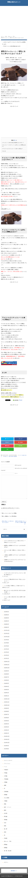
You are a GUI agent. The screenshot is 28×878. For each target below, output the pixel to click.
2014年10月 (6, 742)
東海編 (5, 819)
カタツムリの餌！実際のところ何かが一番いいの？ (14, 551)
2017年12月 (6, 630)
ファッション (7, 763)
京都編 (5, 782)
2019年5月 (6, 611)
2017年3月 (6, 652)
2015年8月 (6, 711)
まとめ (4, 151)
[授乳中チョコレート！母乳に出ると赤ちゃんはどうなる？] (14, 72)
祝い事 (5, 828)
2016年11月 (6, 664)
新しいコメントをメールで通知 (9, 513)
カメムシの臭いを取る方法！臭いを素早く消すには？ (14, 597)
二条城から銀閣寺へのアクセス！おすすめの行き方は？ (14, 555)
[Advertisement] (14, 20)
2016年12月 (6, 661)
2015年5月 (6, 720)
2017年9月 (6, 639)
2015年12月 (6, 698)
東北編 (5, 816)
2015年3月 (6, 727)
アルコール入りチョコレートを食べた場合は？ (12, 148)
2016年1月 (6, 695)
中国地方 (6, 769)
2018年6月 (6, 614)
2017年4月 (6, 649)
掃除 (5, 804)
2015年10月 (6, 705)
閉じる (15, 140)
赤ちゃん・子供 (7, 456)
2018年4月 (6, 621)
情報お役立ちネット (14, 2)
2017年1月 (6, 658)
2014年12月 (6, 736)
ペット (5, 766)
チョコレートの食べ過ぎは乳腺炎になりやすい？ (13, 142)
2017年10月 (6, 636)
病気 (5, 825)
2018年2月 (6, 627)
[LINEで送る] (16, 400)
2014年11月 (6, 739)
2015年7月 (6, 714)
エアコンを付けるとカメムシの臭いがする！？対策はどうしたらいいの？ (14, 541)
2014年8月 (6, 748)
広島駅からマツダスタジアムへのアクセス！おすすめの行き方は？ (14, 560)
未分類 (5, 813)
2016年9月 (6, 670)
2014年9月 (6, 745)
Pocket (20, 400)
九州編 (5, 776)
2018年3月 (6, 624)
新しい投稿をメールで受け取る (9, 516)
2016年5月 (6, 683)
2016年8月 (6, 674)
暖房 (5, 810)
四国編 (5, 794)
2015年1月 (6, 733)
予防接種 (6, 779)
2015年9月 (6, 708)
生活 (5, 822)
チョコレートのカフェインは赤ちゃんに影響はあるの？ (14, 145)
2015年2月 (6, 730)
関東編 (5, 844)
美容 (5, 832)
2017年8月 (6, 642)
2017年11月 (6, 633)
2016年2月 (6, 692)
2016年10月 (6, 667)
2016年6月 (6, 680)
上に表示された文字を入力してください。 (10, 508)
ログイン (6, 862)
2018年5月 (6, 617)
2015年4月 (6, 723)
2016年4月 (6, 686)
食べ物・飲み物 (14, 456)
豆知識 (5, 838)
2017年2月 (6, 655)
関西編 (5, 847)
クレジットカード (8, 760)
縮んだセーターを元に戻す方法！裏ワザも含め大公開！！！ (14, 591)
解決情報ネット (14, 870)
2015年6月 (6, 717)
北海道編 (6, 791)
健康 (5, 785)
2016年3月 (6, 689)
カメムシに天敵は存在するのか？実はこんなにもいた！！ (14, 580)
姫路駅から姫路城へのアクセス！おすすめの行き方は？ (14, 546)
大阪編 (5, 800)
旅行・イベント (7, 807)
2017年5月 (6, 646)
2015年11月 (6, 702)
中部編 (5, 772)
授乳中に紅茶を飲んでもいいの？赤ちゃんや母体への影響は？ (20, 522)
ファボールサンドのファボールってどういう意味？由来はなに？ (14, 573)
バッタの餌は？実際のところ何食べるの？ (13, 585)
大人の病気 (6, 797)
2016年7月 (6, 677)
